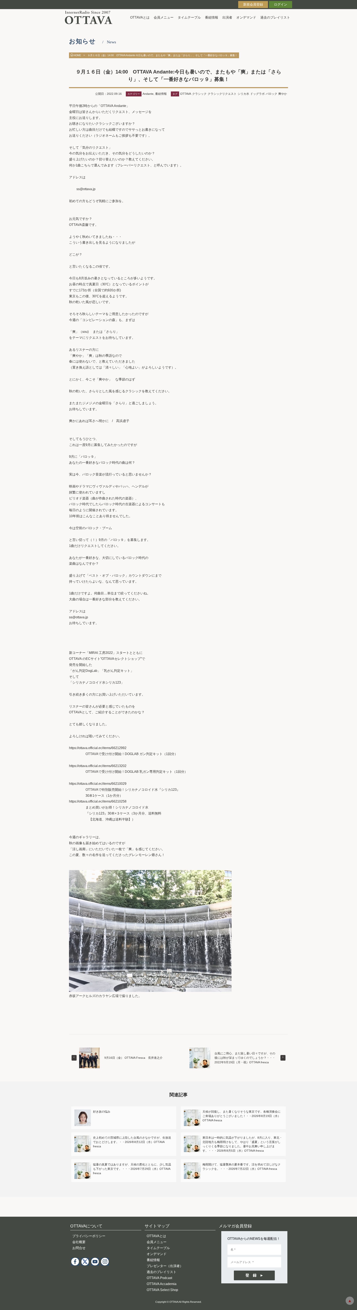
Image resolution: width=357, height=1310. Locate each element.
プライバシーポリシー (88, 1236)
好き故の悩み (101, 1111)
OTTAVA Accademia (161, 1284)
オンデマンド (246, 17)
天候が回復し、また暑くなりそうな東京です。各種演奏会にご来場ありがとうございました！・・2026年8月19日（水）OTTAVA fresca (241, 1116)
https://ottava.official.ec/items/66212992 (97, 748)
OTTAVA (185, 93)
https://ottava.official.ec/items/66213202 (97, 766)
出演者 (227, 17)
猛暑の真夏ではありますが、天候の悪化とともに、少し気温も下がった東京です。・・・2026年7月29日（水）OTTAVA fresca (132, 1169)
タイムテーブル (189, 17)
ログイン (280, 4)
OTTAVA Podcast (159, 1278)
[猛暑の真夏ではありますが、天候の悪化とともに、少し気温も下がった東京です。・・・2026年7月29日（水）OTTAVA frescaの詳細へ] (82, 1165)
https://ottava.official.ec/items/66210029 (97, 783)
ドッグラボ (257, 93)
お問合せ (79, 1248)
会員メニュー (164, 17)
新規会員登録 (253, 4)
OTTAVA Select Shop (162, 1290)
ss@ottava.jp (85, 189)
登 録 (251, 1275)
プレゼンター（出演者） (165, 1266)
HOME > (79, 55)
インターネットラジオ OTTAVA (90, 17)
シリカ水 (243, 93)
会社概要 (79, 1242)
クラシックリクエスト (222, 93)
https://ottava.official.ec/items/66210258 (97, 801)
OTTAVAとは (140, 17)
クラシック (199, 93)
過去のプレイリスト (275, 17)
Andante (148, 93)
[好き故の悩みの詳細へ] (82, 1112)
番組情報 (211, 17)
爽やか (282, 93)
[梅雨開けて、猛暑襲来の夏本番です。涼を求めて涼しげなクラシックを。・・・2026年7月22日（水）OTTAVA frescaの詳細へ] (192, 1165)
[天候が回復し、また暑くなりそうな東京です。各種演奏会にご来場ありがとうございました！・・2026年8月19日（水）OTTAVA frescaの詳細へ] (192, 1112)
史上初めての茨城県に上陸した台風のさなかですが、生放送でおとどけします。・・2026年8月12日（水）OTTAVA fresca (132, 1142)
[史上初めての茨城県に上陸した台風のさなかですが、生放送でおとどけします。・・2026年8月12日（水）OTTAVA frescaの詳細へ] (82, 1138)
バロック (271, 93)
